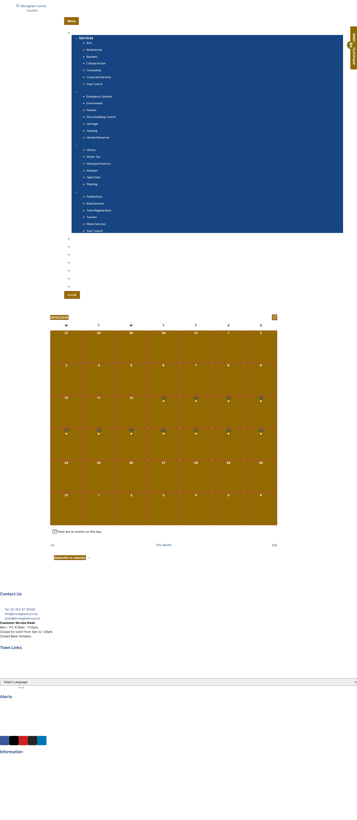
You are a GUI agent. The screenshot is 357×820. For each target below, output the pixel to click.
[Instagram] (32, 740)
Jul (52, 545)
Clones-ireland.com (13, 673)
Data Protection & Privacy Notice (23, 769)
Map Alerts (7, 792)
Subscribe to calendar (70, 558)
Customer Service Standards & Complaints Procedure (37, 774)
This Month (163, 545)
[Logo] (32, 22)
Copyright (7, 760)
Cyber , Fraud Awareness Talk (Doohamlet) (30, 701)
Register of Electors (14, 756)
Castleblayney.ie (11, 666)
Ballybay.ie (7, 652)
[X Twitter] (14, 740)
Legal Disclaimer (11, 765)
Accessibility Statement (16, 783)
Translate (31, 688)
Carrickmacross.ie (12, 659)
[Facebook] (4, 740)
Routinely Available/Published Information (29, 778)
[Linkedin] (41, 740)
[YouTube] (23, 740)
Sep (274, 545)
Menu (71, 21)
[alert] (163, 531)
